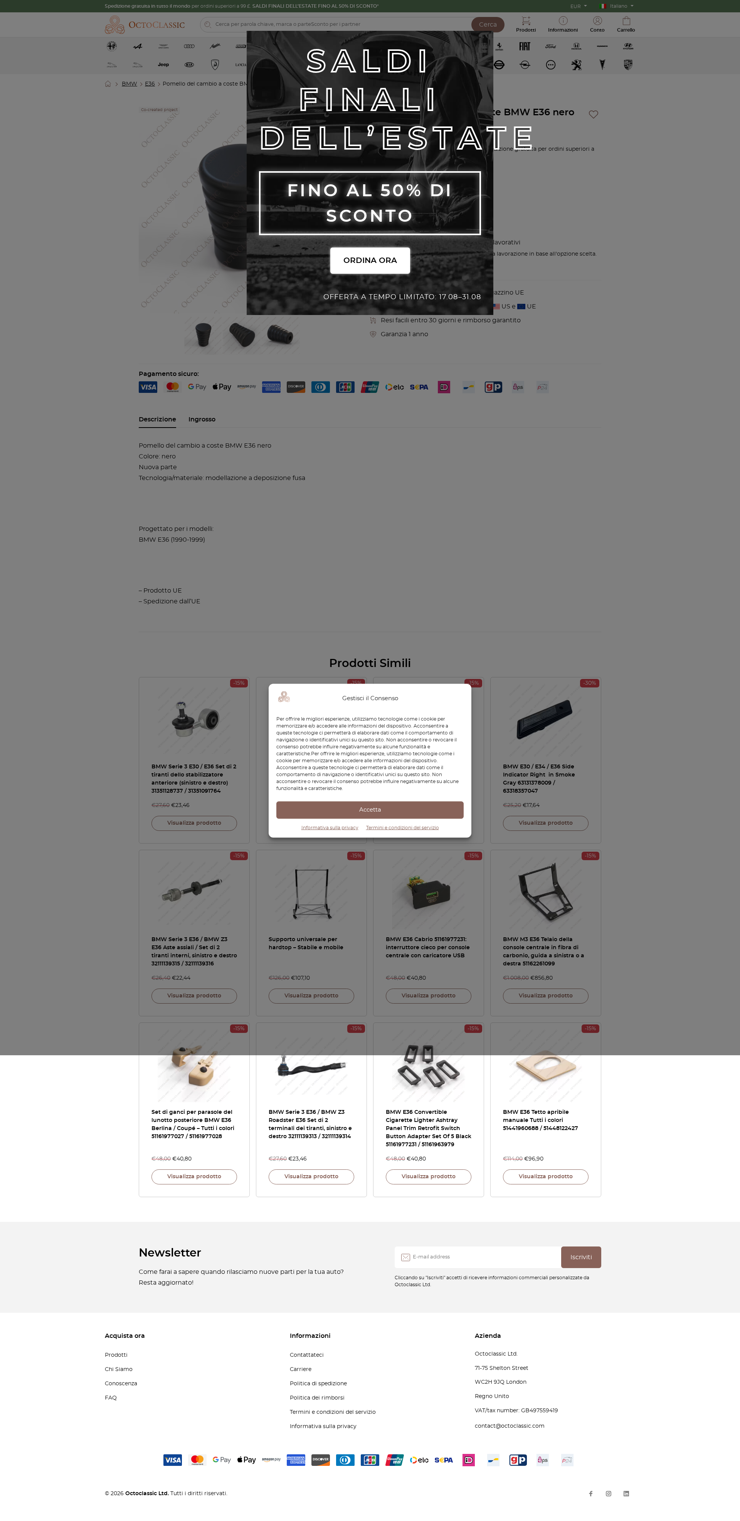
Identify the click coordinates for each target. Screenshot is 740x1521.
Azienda (488, 1336)
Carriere (300, 1369)
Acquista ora (125, 1336)
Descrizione (157, 419)
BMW (129, 84)
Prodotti (116, 1355)
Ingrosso (201, 419)
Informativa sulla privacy (329, 827)
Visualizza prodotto (194, 823)
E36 (150, 84)
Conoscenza (121, 1383)
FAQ (111, 1398)
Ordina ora (370, 260)
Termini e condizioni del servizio (402, 827)
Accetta (370, 810)
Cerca (488, 25)
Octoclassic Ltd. (147, 1493)
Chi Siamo (119, 1369)
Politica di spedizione (318, 1383)
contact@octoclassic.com (510, 1426)
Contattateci (307, 1355)
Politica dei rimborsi (317, 1398)
